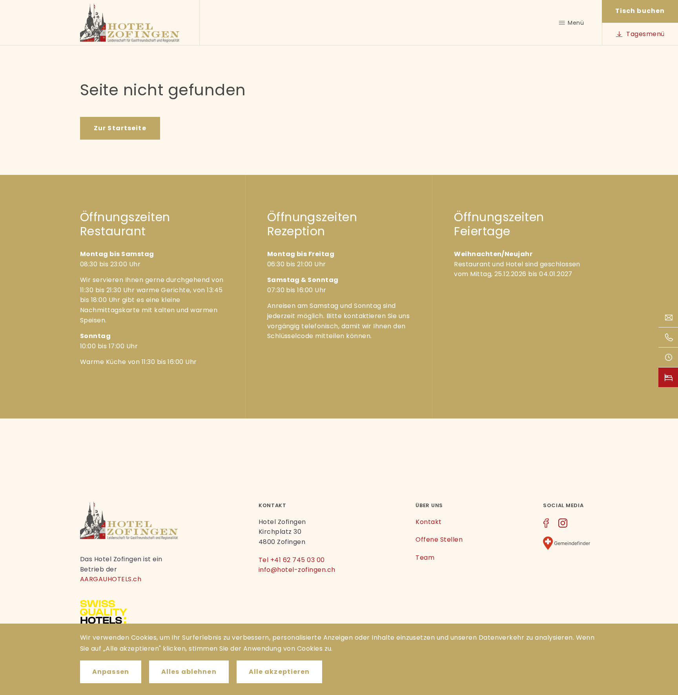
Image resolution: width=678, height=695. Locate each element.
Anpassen (110, 671)
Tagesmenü (645, 33)
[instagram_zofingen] (562, 524)
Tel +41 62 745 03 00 (292, 559)
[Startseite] (130, 22)
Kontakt (428, 521)
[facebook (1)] (546, 524)
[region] (339, 659)
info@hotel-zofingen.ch (297, 569)
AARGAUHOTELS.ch (110, 579)
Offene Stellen (439, 539)
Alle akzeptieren (279, 671)
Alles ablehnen (189, 671)
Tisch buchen (640, 10)
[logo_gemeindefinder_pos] (566, 545)
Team (425, 557)
